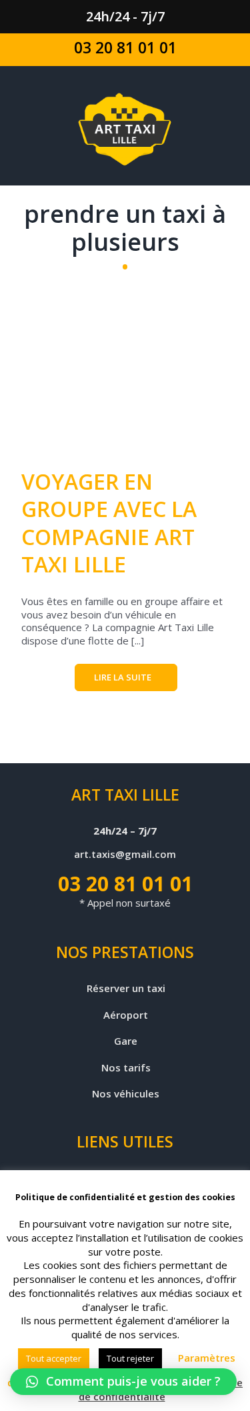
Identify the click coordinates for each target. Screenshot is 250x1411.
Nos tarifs (126, 1067)
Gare (125, 1041)
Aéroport (125, 1015)
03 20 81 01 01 (125, 47)
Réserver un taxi (126, 988)
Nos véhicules (125, 1093)
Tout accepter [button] (53, 1358)
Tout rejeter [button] (130, 1358)
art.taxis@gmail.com (125, 854)
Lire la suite (122, 677)
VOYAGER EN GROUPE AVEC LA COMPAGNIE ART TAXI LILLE (109, 523)
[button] (123, 1381)
